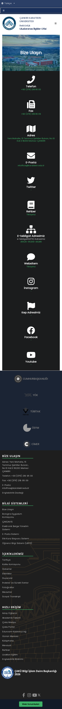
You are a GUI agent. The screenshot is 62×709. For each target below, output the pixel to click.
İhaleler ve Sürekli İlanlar (15, 582)
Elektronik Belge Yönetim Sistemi (15, 528)
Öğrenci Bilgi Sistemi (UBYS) (17, 543)
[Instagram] (29, 695)
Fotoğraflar (8, 587)
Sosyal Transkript (11, 596)
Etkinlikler (7, 573)
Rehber (6, 650)
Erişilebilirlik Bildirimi (12, 659)
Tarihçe (6, 559)
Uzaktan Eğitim (10, 654)
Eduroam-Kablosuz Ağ (14, 631)
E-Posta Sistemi (10, 534)
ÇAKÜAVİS (7, 521)
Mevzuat (6, 645)
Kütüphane (8, 640)
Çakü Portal (8, 626)
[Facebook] (24, 695)
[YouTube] (35, 695)
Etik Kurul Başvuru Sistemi (15, 538)
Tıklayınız (31, 214)
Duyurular (7, 578)
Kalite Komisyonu (11, 564)
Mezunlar (7, 592)
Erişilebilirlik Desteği (12, 492)
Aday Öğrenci (9, 613)
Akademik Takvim (11, 617)
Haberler (7, 568)
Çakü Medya (9, 622)
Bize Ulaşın (8, 509)
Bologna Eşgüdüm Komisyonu (12, 515)
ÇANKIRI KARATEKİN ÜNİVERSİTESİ (30, 19)
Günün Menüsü (10, 636)
